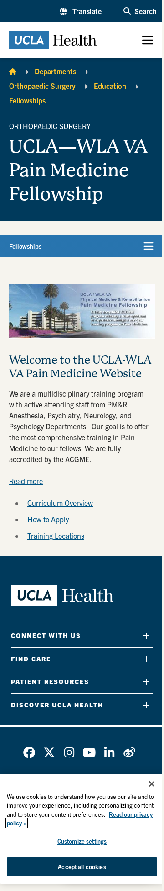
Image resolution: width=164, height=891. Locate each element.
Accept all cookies (82, 866)
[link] (29, 752)
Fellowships (27, 100)
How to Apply (48, 519)
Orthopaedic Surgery (42, 85)
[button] (81, 11)
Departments (55, 71)
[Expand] (146, 635)
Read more (26, 480)
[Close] (152, 784)
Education (110, 85)
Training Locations (55, 535)
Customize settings (82, 841)
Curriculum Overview (60, 502)
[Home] (12, 71)
